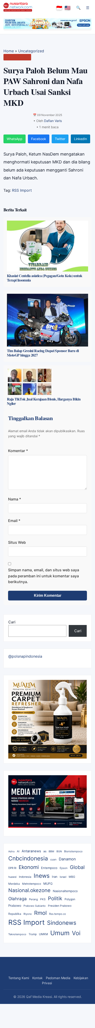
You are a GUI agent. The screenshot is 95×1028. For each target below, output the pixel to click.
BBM (51, 851)
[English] (67, 7)
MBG (72, 876)
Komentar (18, 450)
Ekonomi (29, 867)
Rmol (40, 912)
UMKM (43, 934)
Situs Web (17, 542)
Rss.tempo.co (57, 914)
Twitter (60, 139)
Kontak (37, 978)
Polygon (70, 899)
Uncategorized (31, 51)
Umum (60, 933)
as (44, 851)
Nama (14, 499)
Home (8, 51)
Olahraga (17, 898)
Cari (11, 622)
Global (77, 867)
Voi (76, 933)
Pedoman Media (58, 978)
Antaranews (31, 851)
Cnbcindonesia (28, 858)
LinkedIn (80, 139)
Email (14, 520)
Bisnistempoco (73, 851)
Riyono (28, 914)
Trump (33, 934)
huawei (12, 876)
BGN (59, 851)
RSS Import (22, 190)
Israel (63, 876)
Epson (64, 868)
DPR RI (12, 868)
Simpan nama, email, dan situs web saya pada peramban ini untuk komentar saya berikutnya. (43, 576)
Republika (14, 914)
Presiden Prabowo (59, 905)
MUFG (48, 883)
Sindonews (61, 922)
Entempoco (49, 868)
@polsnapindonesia (25, 656)
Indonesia (25, 876)
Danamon (67, 859)
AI (18, 851)
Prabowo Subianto (35, 905)
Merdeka (14, 883)
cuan (53, 859)
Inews (42, 875)
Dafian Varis (53, 121)
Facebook (38, 139)
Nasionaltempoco (65, 891)
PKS (43, 899)
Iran (54, 876)
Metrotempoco (31, 883)
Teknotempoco (17, 934)
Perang (33, 899)
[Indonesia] (59, 7)
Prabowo (14, 905)
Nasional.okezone (29, 890)
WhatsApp (14, 139)
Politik (55, 898)
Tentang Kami (18, 978)
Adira (11, 851)
